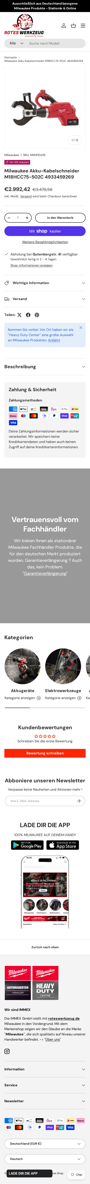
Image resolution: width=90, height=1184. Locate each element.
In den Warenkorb (60, 218)
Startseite (10, 57)
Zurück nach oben (45, 947)
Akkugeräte (22, 690)
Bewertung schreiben (45, 753)
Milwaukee (11, 155)
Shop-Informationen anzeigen (31, 265)
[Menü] (83, 25)
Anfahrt (54, 340)
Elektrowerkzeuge (63, 690)
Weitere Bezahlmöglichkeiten (45, 242)
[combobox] (45, 43)
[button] (73, 25)
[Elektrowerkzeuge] (63, 666)
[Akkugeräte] (22, 666)
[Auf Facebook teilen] (28, 315)
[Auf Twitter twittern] (19, 315)
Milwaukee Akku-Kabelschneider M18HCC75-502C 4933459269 (43, 61)
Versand (26, 196)
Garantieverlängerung (45, 573)
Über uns (52, 1039)
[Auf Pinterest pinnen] (37, 315)
